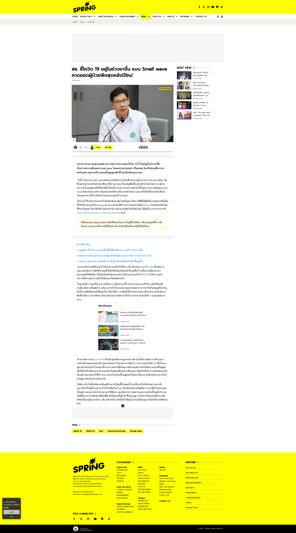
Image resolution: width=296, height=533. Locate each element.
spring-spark (165, 489)
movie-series (143, 503)
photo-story (144, 478)
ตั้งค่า (12, 517)
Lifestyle (141, 498)
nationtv (190, 487)
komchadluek (192, 478)
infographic (144, 481)
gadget (120, 481)
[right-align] (217, 16)
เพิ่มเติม (6, 507)
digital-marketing (125, 506)
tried (161, 484)
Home (75, 22)
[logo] (84, 7)
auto (119, 473)
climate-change (124, 489)
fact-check (143, 475)
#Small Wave (136, 431)
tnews (188, 502)
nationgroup (192, 473)
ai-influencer (165, 492)
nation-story (144, 492)
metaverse (121, 475)
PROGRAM (163, 476)
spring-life (143, 501)
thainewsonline (193, 497)
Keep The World (124, 487)
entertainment (144, 489)
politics (142, 486)
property (121, 509)
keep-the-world (166, 487)
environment (123, 495)
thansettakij (192, 507)
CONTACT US (164, 501)
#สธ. (101, 431)
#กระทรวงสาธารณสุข (116, 431)
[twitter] (82, 140)
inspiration (143, 506)
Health (162, 467)
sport (140, 473)
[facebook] (78, 140)
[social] (199, 7)
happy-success (166, 478)
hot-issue (142, 470)
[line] (86, 140)
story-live (164, 495)
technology (122, 470)
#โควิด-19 (90, 431)
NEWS (82, 22)
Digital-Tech (122, 467)
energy (120, 492)
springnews (191, 492)
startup (120, 478)
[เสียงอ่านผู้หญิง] (96, 147)
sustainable (122, 498)
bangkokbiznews (193, 482)
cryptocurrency (125, 512)
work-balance (145, 509)
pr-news (141, 484)
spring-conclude (167, 481)
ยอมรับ (11, 512)
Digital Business (123, 504)
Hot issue (91, 22)
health (162, 470)
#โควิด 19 (78, 431)
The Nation (191, 468)
